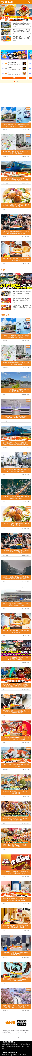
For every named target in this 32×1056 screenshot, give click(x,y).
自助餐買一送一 (6, 1054)
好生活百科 (5, 421)
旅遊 (4, 474)
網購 (4, 903)
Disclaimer (12, 1033)
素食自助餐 (23, 1054)
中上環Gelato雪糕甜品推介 (13, 1046)
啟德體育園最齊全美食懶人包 (10, 1044)
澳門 (4, 689)
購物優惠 (5, 129)
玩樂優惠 (15, 40)
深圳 (4, 394)
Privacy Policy (19, 1033)
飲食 (4, 209)
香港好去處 (15, 26)
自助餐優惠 (15, 1054)
